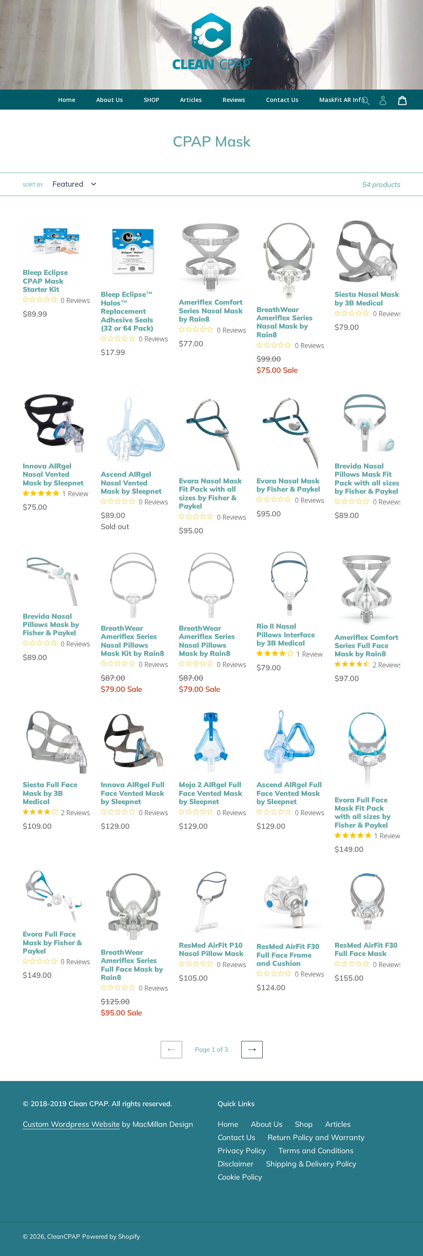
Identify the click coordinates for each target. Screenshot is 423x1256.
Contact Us (236, 1137)
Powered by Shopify (111, 1236)
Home (228, 1124)
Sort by (33, 185)
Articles (338, 1124)
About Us (267, 1124)
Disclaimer (236, 1163)
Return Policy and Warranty (316, 1137)
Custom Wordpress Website (71, 1124)
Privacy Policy (242, 1150)
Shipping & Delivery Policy (311, 1163)
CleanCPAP (63, 1236)
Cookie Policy (240, 1177)
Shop (304, 1124)
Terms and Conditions (316, 1150)
